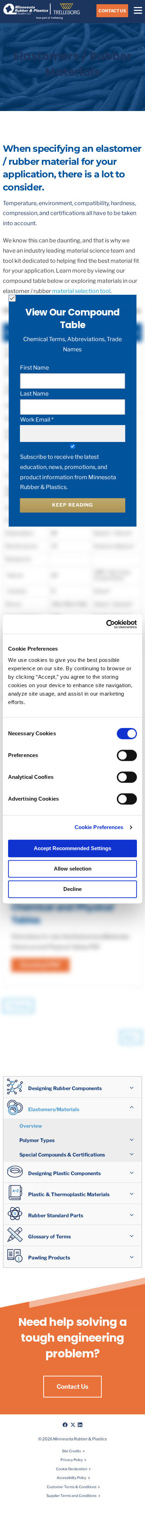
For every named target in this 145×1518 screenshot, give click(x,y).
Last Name (34, 393)
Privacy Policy (72, 1460)
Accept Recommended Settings (72, 848)
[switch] (127, 755)
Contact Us (112, 10)
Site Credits (71, 1451)
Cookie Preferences (99, 827)
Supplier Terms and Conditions (71, 1495)
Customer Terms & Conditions (71, 1487)
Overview (30, 1126)
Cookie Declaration (71, 1469)
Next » (131, 1037)
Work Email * (36, 419)
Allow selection (73, 869)
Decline (72, 889)
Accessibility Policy (71, 1477)
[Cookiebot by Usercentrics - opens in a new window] (106, 624)
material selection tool (81, 291)
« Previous (18, 1006)
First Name (34, 367)
